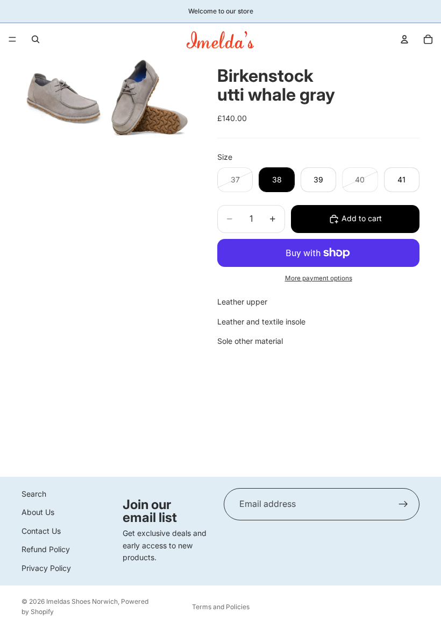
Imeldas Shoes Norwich (82, 601)
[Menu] (12, 39)
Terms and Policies (221, 607)
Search (34, 493)
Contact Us (41, 530)
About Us (38, 512)
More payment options (318, 278)
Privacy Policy (46, 568)
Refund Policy (46, 549)
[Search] (35, 39)
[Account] (404, 39)
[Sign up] (403, 504)
